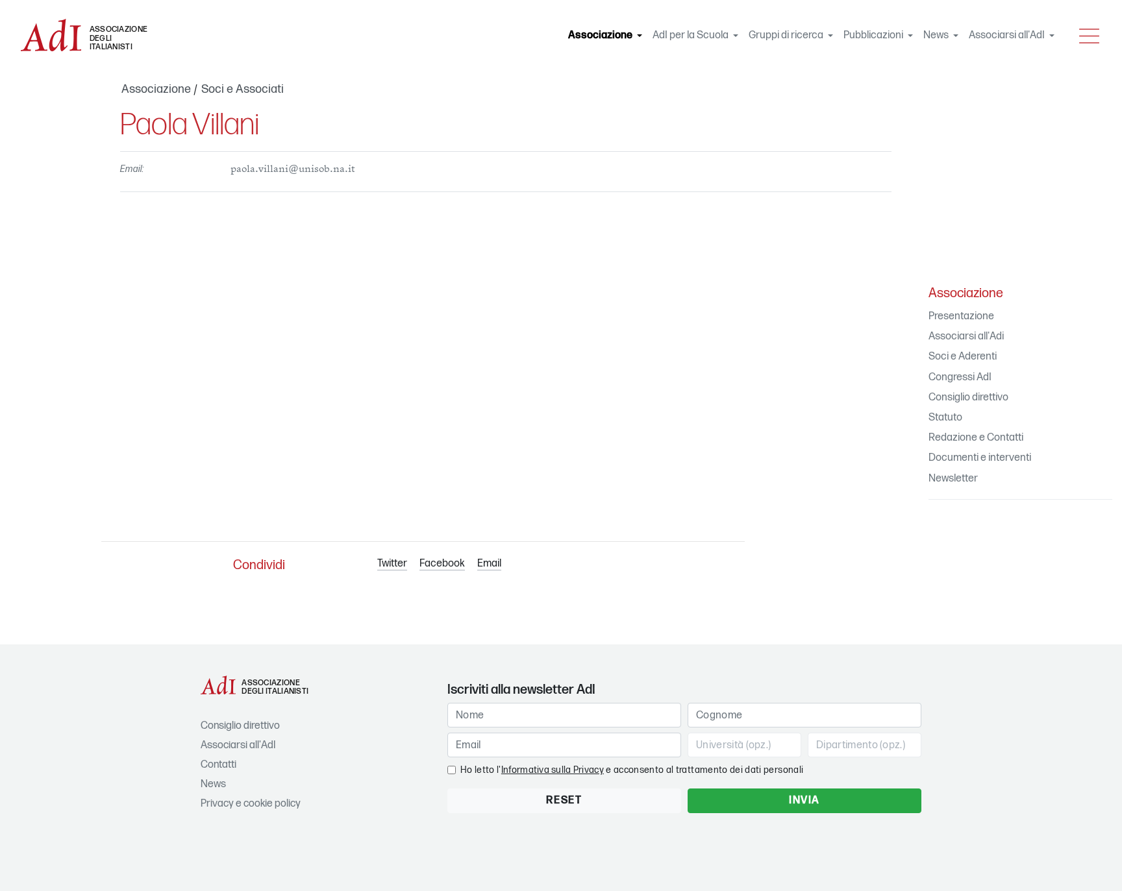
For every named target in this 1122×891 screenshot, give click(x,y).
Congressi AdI (960, 377)
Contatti (218, 765)
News (213, 784)
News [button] (937, 35)
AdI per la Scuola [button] (691, 35)
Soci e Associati (242, 89)
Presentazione (961, 316)
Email (489, 563)
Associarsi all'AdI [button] (1008, 35)
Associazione (156, 89)
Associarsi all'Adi (966, 336)
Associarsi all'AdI (238, 745)
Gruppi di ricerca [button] (787, 35)
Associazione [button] (607, 35)
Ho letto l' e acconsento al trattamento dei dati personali (631, 769)
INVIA (804, 800)
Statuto (945, 417)
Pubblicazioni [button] (874, 35)
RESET (564, 800)
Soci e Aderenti (963, 356)
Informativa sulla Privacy (552, 769)
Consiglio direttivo (968, 397)
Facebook (442, 563)
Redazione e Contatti (976, 438)
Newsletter (953, 478)
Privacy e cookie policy (251, 804)
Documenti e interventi (980, 458)
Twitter (392, 563)
